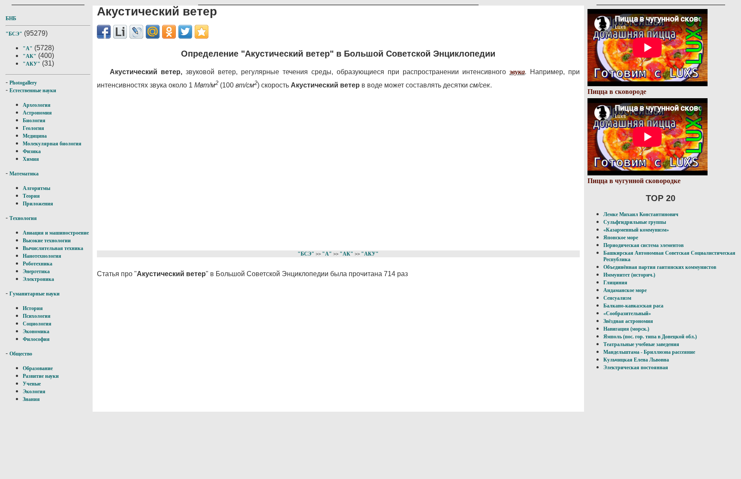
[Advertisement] (305, 168)
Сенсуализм (617, 298)
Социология (37, 324)
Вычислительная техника (53, 248)
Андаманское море (625, 290)
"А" (28, 48)
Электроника (38, 279)
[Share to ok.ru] (169, 32)
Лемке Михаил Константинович (640, 214)
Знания (31, 399)
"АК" (29, 56)
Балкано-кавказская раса (633, 306)
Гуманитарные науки (34, 294)
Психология (37, 316)
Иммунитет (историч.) (629, 275)
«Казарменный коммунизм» (636, 230)
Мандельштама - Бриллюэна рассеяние (649, 352)
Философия (36, 339)
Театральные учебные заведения (641, 344)
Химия (31, 159)
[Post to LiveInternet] (120, 32)
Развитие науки (41, 376)
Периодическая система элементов (643, 245)
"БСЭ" (14, 34)
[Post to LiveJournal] (136, 32)
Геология (33, 128)
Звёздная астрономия (628, 321)
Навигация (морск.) (626, 329)
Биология (34, 120)
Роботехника (37, 264)
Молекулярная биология (52, 144)
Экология (34, 392)
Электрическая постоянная (635, 368)
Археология (37, 105)
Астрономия (37, 113)
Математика (24, 174)
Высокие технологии (47, 241)
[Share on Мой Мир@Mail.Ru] (153, 32)
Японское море (620, 238)
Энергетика (36, 271)
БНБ (11, 18)
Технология (23, 218)
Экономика (36, 331)
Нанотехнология (42, 256)
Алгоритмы (36, 188)
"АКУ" (31, 64)
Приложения (38, 204)
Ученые (32, 384)
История (33, 308)
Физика (32, 151)
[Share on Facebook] (104, 32)
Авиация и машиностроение (56, 233)
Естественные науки (32, 90)
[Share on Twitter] (185, 32)
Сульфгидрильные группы (634, 222)
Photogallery (23, 83)
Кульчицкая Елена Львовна (636, 360)
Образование (38, 368)
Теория (31, 196)
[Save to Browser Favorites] (201, 32)
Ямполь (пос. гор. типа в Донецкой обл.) (650, 337)
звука (517, 71)
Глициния (615, 283)
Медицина (35, 136)
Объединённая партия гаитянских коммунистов (659, 267)
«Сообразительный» (627, 313)
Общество (20, 354)
